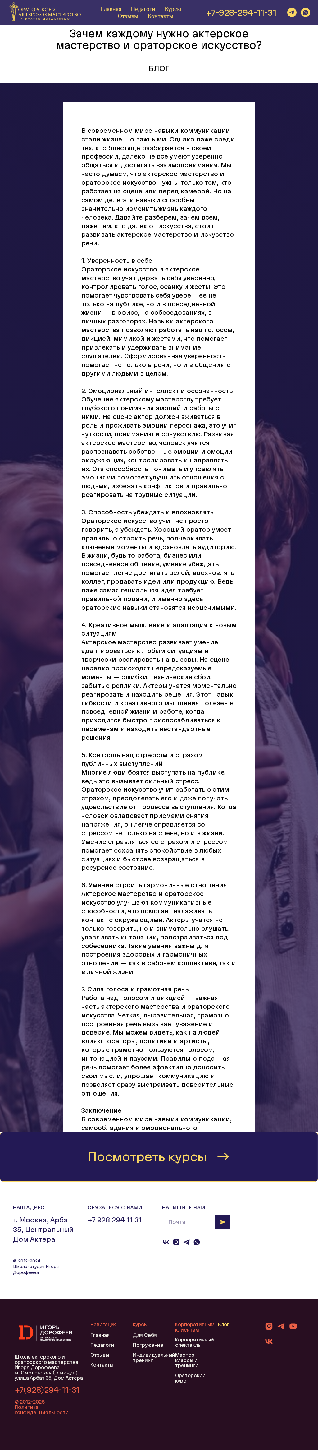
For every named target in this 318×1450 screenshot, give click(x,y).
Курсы (173, 8)
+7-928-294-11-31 (241, 12)
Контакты (160, 15)
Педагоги (143, 8)
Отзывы (128, 15)
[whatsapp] (305, 12)
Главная (111, 8)
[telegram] (292, 12)
